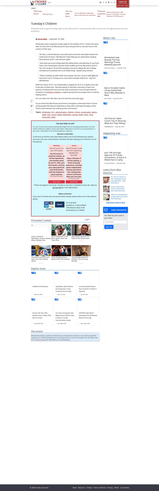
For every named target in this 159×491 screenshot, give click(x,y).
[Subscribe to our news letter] (112, 2)
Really (81, 114)
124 (105, 42)
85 (55, 299)
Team (74, 488)
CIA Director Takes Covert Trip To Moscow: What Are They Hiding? (115, 121)
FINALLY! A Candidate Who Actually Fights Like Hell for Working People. (119, 197)
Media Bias (67, 114)
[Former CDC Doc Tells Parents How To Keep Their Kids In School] (42, 304)
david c (94, 112)
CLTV (49, 3)
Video (53, 117)
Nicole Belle (42, 39)
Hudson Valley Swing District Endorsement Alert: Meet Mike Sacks (118, 189)
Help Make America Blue (115, 203)
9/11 (53, 112)
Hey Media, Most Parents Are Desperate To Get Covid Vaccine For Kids (64, 288)
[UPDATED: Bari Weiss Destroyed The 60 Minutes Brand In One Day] (88, 304)
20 (32, 299)
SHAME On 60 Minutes (40, 286)
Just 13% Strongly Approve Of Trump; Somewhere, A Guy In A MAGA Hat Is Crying (115, 156)
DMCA (116, 488)
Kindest (48, 209)
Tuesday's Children (44, 24)
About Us (81, 488)
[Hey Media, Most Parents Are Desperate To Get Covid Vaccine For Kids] (65, 278)
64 (104, 73)
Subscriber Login (123, 5)
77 (104, 103)
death (44, 114)
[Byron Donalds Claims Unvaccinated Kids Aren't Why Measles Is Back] (115, 79)
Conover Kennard (109, 163)
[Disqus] (65, 408)
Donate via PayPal (59, 204)
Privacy (110, 488)
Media (59, 114)
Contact (89, 488)
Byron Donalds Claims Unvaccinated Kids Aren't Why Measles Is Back (114, 91)
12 (79, 273)
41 (104, 137)
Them (86, 114)
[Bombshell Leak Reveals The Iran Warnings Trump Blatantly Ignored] (115, 48)
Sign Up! (109, 227)
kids (48, 114)
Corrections (124, 488)
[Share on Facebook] (31, 101)
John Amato (107, 98)
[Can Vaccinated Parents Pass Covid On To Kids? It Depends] (88, 278)
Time (91, 114)
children (71, 112)
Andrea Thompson (109, 68)
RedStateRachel (108, 126)
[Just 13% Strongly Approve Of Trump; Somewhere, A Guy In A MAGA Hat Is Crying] (115, 143)
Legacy (53, 114)
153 (33, 273)
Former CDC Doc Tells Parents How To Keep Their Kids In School (41, 315)
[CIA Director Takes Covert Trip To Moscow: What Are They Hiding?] (115, 109)
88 (79, 299)
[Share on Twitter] (31, 106)
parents (75, 114)
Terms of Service (41, 340)
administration (61, 112)
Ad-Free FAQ (57, 187)
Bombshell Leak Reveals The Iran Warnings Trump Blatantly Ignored (112, 61)
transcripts (46, 117)
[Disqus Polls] (65, 364)
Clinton (77, 112)
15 (55, 273)
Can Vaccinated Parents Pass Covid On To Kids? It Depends (87, 288)
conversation (86, 112)
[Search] (115, 2)
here (81, 98)
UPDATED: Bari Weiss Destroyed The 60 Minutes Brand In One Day (88, 315)
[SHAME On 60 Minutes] (42, 278)
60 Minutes (46, 112)
